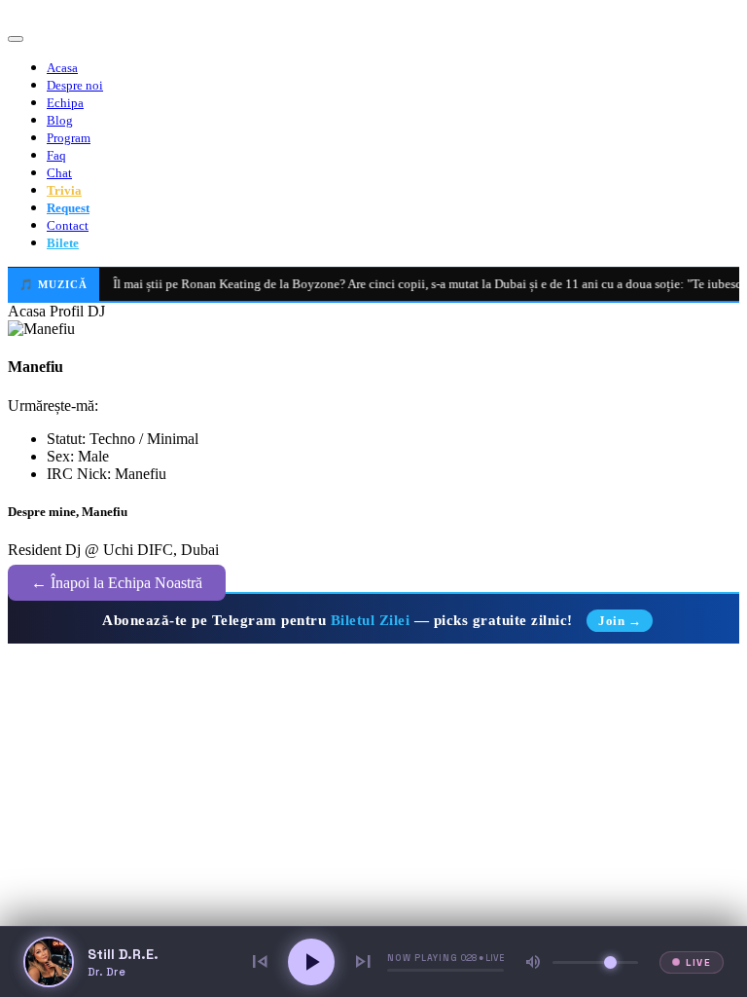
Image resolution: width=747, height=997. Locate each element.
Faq (56, 155)
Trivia (64, 190)
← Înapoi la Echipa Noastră (116, 582)
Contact (68, 225)
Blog (60, 120)
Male (93, 456)
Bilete (63, 243)
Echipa (65, 102)
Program (68, 137)
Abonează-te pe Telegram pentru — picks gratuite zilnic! (371, 620)
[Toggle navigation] (15, 39)
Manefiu (140, 473)
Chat (59, 173)
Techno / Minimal (143, 438)
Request (68, 208)
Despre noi (75, 85)
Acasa (62, 67)
